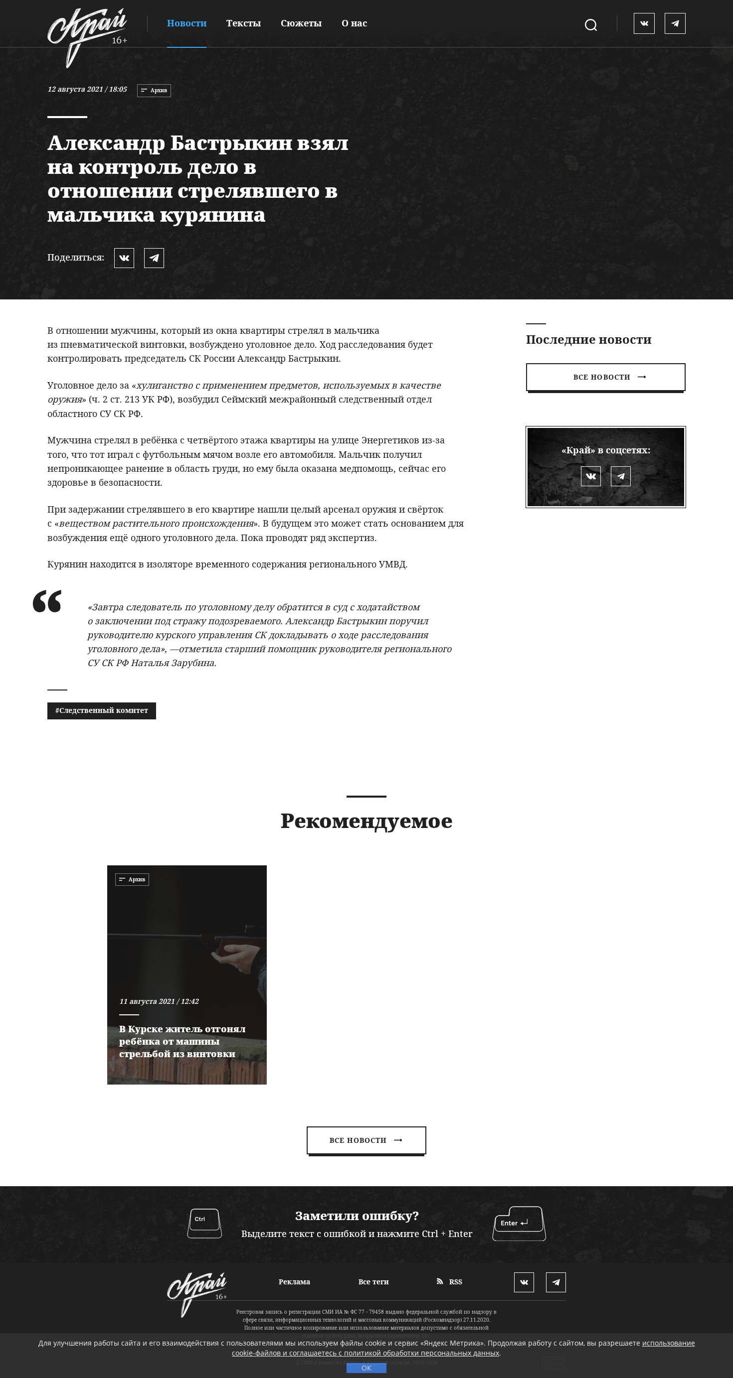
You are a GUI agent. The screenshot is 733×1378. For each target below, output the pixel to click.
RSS (454, 1281)
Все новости (601, 377)
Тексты (243, 23)
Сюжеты (301, 23)
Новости (186, 23)
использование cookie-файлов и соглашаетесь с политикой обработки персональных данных (463, 1348)
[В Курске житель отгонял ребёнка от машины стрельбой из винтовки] (187, 975)
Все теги (374, 1281)
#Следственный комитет (101, 710)
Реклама (294, 1281)
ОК (366, 1368)
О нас (354, 23)
